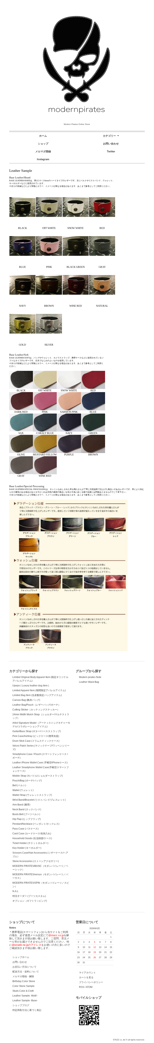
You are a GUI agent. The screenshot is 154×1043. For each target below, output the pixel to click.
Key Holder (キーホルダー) (26, 848)
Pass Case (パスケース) (25, 828)
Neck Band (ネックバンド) (26, 809)
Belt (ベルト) (19, 785)
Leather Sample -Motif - (25, 995)
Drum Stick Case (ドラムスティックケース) (35, 741)
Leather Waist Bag (89, 682)
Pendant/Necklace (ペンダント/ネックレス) (35, 823)
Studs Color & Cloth (23, 990)
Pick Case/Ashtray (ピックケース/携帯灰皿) (35, 736)
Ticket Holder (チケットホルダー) (30, 843)
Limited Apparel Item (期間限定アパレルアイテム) (39, 690)
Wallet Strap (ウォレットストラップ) (32, 795)
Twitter (111, 151)
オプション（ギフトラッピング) (29, 900)
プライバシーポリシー (91, 982)
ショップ (43, 143)
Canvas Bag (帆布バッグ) (26, 700)
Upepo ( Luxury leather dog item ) (30, 685)
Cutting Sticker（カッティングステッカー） (36, 709)
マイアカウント (87, 972)
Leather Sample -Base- (25, 1000)
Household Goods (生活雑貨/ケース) (32, 838)
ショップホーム (20, 957)
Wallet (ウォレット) (22, 790)
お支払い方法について (24, 966)
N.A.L (15, 891)
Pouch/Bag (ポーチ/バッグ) (27, 780)
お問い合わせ (111, 143)
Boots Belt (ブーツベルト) (26, 814)
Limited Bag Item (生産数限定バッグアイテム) (37, 695)
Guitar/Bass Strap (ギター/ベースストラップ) (36, 731)
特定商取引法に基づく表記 (26, 1010)
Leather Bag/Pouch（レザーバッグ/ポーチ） (36, 704)
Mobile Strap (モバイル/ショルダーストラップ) (37, 775)
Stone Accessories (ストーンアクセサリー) (35, 861)
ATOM (89, 987)
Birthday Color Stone (23, 981)
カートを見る (86, 977)
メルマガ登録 (43, 151)
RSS (81, 987)
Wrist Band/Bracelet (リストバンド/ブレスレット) (39, 799)
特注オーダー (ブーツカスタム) (29, 896)
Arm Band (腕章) (21, 804)
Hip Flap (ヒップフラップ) (26, 819)
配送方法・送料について (25, 971)
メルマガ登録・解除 (23, 976)
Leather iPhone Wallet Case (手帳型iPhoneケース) (40, 762)
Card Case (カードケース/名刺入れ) (31, 833)
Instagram (43, 159)
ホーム (43, 135)
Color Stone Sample (23, 986)
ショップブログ (20, 1005)
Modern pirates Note (90, 677)
